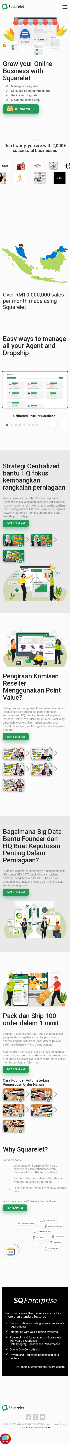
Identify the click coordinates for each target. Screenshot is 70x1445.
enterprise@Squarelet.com (48, 1367)
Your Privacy (60, 1424)
